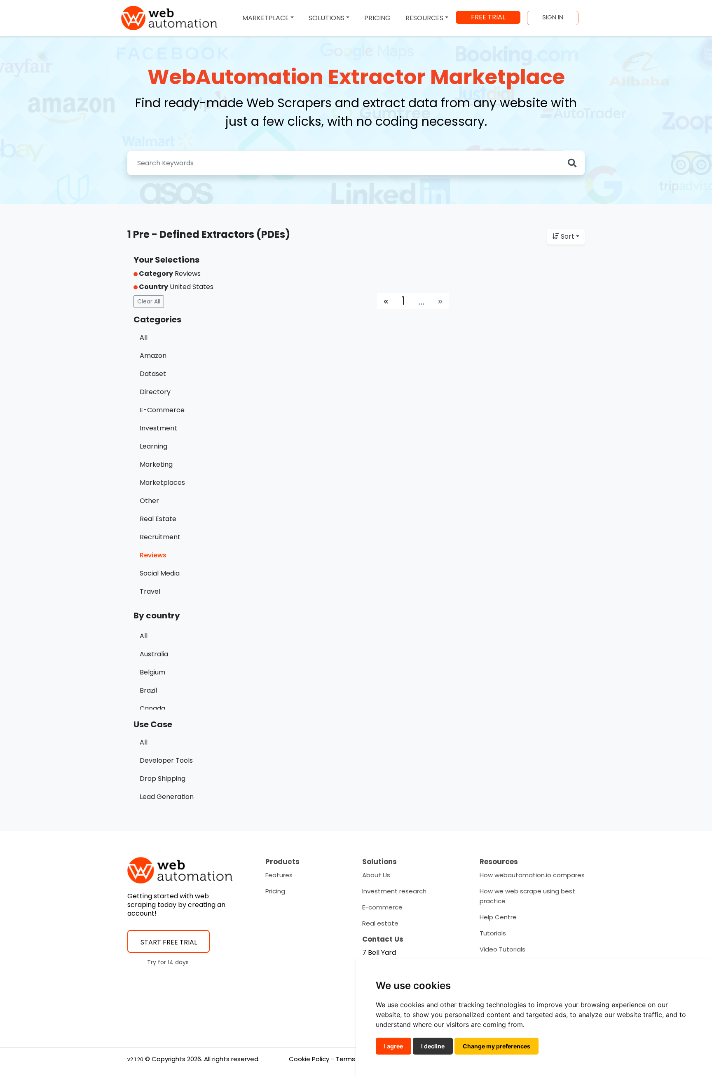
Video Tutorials (502, 949)
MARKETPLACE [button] (265, 18)
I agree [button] (393, 1046)
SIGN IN (552, 17)
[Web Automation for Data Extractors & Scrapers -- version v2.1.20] (169, 18)
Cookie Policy (309, 1059)
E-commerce (382, 907)
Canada (152, 708)
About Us (376, 875)
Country (153, 286)
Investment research (394, 891)
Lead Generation (167, 796)
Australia (154, 654)
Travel (150, 591)
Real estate (380, 923)
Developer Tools (166, 760)
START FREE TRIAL (169, 942)
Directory (155, 392)
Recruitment (160, 537)
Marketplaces (162, 482)
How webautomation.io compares (532, 875)
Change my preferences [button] (496, 1046)
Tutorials (493, 933)
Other (149, 500)
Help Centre (498, 917)
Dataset (153, 373)
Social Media (160, 573)
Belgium (152, 672)
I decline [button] (433, 1046)
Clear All (148, 301)
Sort (567, 236)
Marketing (156, 464)
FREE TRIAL (488, 17)
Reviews (153, 555)
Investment (158, 428)
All (144, 337)
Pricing (275, 891)
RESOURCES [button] (424, 18)
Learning (153, 446)
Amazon (153, 355)
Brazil (148, 690)
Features (279, 875)
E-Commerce (162, 410)
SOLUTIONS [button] (326, 18)
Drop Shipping (162, 778)
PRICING (377, 18)
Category (155, 273)
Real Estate (158, 519)
